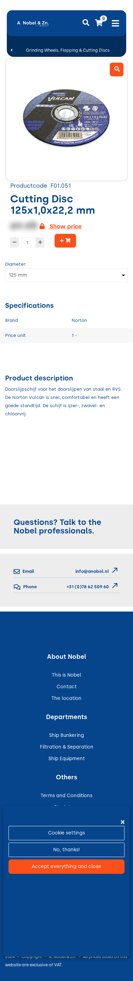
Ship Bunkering (66, 735)
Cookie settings (66, 833)
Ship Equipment (66, 759)
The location (66, 698)
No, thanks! (66, 850)
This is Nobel (66, 675)
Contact (67, 687)
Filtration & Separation (66, 747)
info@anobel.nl (92, 571)
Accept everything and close (66, 866)
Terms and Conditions (66, 795)
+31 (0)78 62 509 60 (87, 586)
